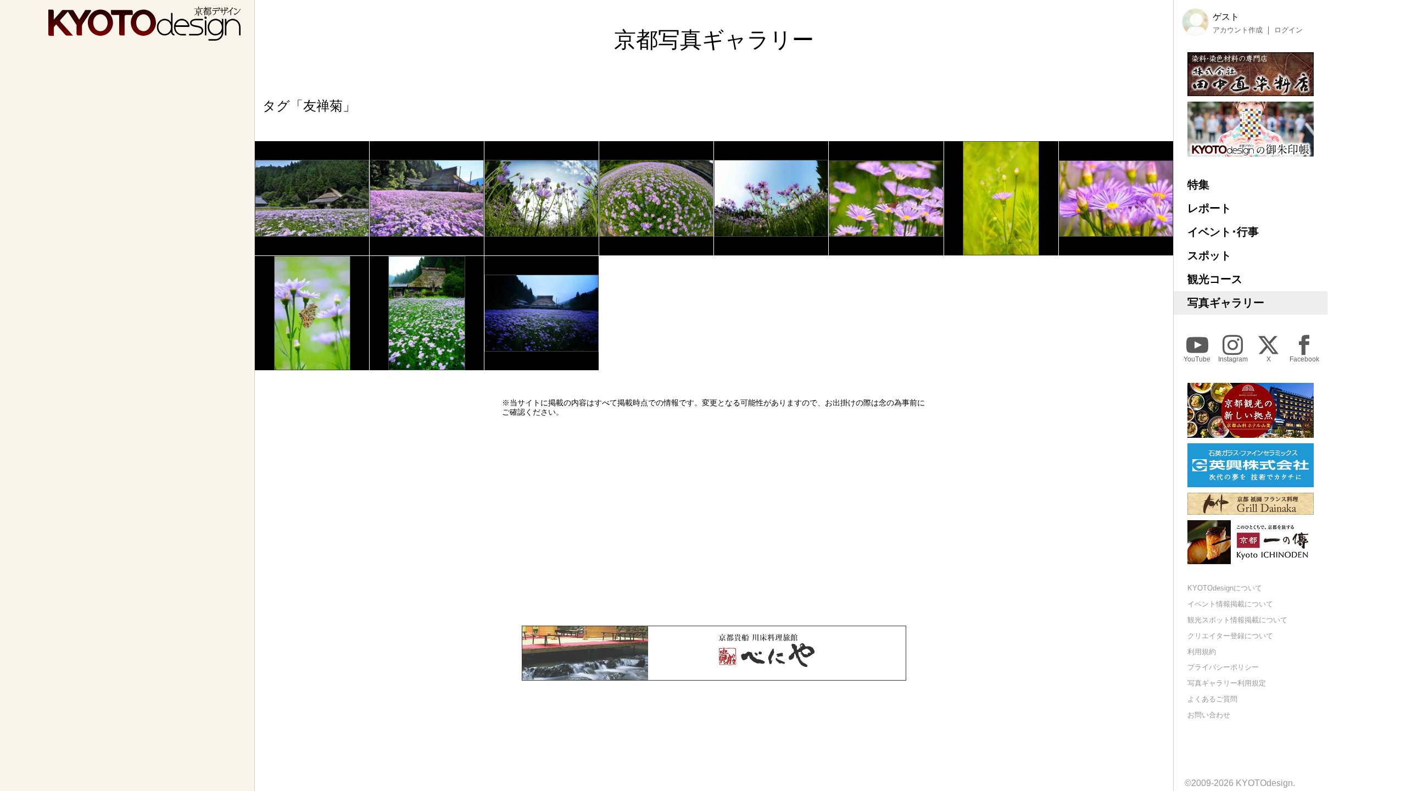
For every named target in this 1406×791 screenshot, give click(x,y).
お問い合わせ (1208, 715)
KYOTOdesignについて (1224, 588)
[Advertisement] (714, 521)
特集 (1198, 185)
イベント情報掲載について (1230, 604)
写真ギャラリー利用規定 (1226, 683)
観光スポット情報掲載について (1237, 620)
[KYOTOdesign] (144, 35)
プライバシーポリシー (1223, 667)
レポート (1209, 208)
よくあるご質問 (1212, 699)
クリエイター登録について (1230, 636)
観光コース (1214, 279)
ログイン (1288, 30)
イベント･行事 (1223, 232)
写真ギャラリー (1225, 303)
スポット (1209, 255)
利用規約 (1201, 652)
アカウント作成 (1238, 30)
